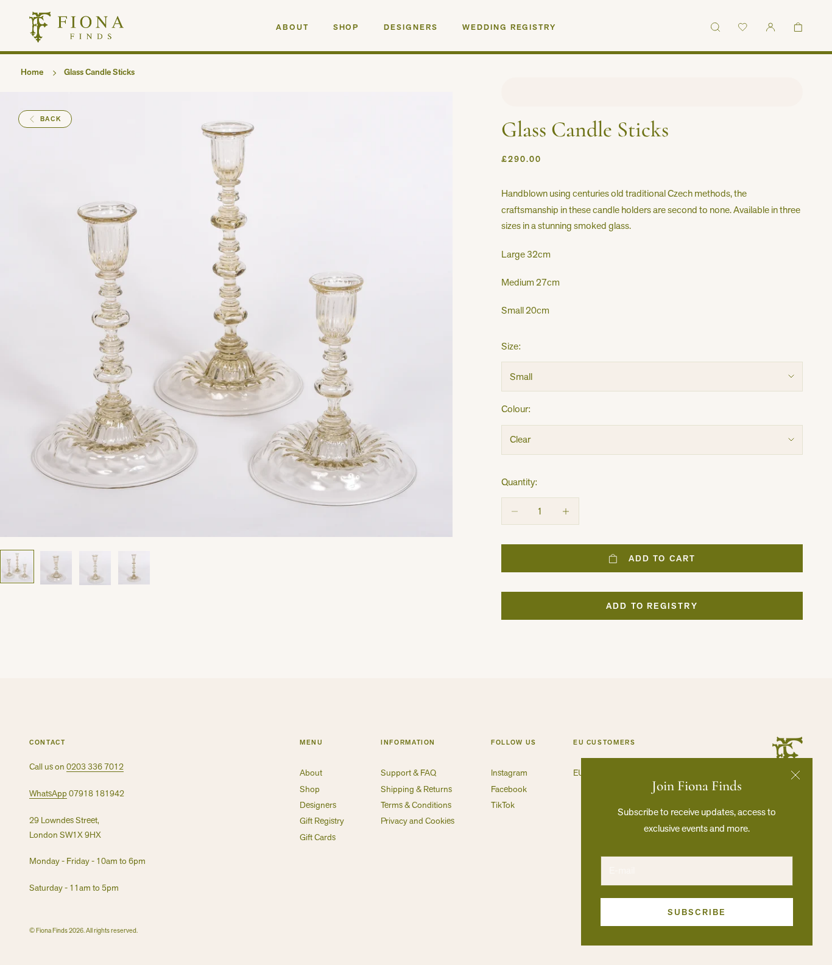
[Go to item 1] (17, 566)
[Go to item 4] (134, 568)
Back (51, 118)
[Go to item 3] (95, 568)
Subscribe (697, 912)
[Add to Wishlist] (652, 92)
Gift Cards (318, 837)
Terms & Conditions (416, 804)
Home (32, 71)
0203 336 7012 (95, 766)
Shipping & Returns (416, 789)
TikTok (503, 804)
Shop (346, 27)
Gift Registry (322, 820)
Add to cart (662, 558)
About (292, 27)
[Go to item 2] (56, 568)
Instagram (509, 772)
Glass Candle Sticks (99, 71)
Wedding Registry (509, 27)
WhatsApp (48, 793)
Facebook (509, 789)
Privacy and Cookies (417, 820)
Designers (411, 27)
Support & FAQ (408, 772)
